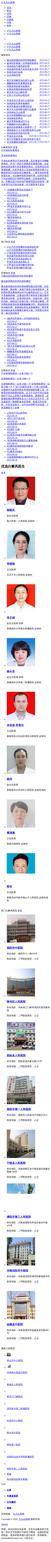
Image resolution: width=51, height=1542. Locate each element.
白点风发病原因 (15, 201)
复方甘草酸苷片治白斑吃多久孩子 (24, 139)
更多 (15, 147)
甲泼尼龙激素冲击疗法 (19, 206)
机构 (9, 25)
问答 (9, 22)
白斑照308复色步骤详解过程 (21, 435)
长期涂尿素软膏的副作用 (19, 89)
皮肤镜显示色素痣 (16, 424)
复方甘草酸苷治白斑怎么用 (20, 80)
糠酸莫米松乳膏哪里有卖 (19, 83)
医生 (9, 10)
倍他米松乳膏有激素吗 (18, 103)
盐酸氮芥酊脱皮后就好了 (20, 190)
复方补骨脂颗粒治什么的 (19, 115)
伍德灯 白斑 (13, 429)
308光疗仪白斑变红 (17, 413)
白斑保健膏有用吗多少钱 (20, 223)
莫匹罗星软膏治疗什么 (18, 121)
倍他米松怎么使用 (16, 112)
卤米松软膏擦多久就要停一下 (21, 127)
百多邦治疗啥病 (15, 72)
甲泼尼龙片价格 (15, 136)
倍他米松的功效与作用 (18, 133)
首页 (9, 8)
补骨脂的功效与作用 (17, 195)
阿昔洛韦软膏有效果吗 (18, 86)
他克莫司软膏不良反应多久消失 (23, 69)
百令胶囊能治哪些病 (17, 142)
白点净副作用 (13, 75)
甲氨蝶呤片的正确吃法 (18, 124)
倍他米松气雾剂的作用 (18, 66)
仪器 (9, 13)
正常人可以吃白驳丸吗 (18, 95)
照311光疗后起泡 (16, 418)
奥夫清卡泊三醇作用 (17, 92)
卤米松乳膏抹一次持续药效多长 (23, 63)
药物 (9, 16)
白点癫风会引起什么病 (19, 212)
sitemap (4, 1524)
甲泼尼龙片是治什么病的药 (20, 100)
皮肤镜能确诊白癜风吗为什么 (23, 457)
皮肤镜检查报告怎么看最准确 (22, 440)
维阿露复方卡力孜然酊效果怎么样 (24, 130)
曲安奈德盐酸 (14, 228)
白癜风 (10, 19)
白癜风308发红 (15, 451)
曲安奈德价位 (14, 217)
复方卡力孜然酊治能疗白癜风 (21, 109)
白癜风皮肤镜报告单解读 (20, 446)
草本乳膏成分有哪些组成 (19, 106)
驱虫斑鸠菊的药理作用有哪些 (21, 60)
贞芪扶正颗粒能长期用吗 (20, 234)
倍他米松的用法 (15, 118)
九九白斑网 (18, 1514)
